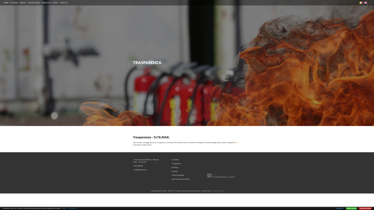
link (236, 142)
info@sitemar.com (140, 170)
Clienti (55, 3)
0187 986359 (138, 166)
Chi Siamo (175, 160)
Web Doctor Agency (194, 191)
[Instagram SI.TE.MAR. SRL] (187, 184)
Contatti (64, 3)
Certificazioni (34, 3)
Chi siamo (14, 3)
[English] (365, 2)
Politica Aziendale (178, 175)
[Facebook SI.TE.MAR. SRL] (369, 2)
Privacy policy (72, 208)
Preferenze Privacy (217, 191)
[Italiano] (360, 2)
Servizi (22, 3)
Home (6, 3)
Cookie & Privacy (206, 191)
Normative (46, 3)
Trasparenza (176, 163)
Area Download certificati (181, 179)
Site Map (175, 167)
